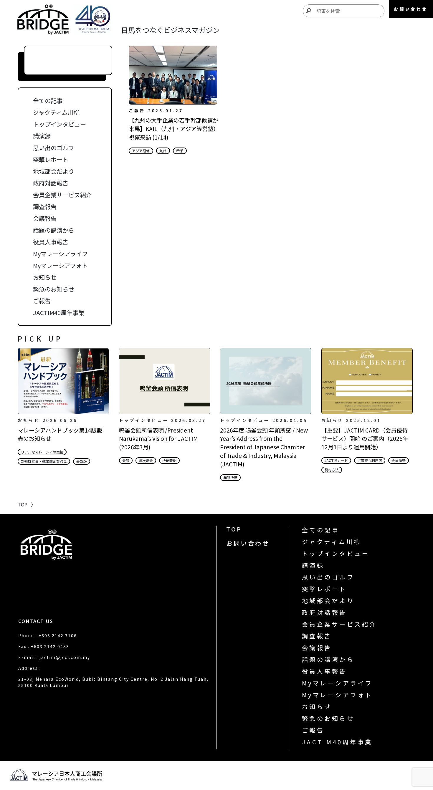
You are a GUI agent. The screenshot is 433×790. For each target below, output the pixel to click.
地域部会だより (53, 171)
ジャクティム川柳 (56, 112)
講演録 (42, 136)
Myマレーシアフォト (60, 265)
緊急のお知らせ (53, 289)
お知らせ (45, 277)
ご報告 (42, 301)
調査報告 (45, 206)
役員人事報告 (50, 242)
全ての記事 (47, 100)
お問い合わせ (248, 543)
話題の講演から (53, 230)
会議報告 (45, 218)
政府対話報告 (50, 183)
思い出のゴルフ (53, 147)
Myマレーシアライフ (60, 253)
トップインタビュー (59, 124)
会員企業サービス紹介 (62, 195)
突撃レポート (50, 159)
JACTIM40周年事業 (58, 312)
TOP (234, 529)
